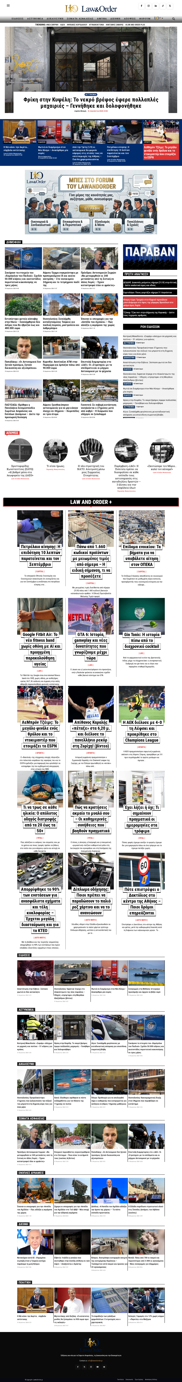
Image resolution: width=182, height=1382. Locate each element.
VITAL (39, 838)
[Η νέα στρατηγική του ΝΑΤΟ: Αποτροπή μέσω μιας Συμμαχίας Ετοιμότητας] (91, 450)
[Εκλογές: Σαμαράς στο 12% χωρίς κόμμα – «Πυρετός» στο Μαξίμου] (146, 1300)
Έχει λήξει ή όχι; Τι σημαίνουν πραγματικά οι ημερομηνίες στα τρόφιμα (142, 819)
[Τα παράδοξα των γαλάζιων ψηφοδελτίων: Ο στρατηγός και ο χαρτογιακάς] (109, 1300)
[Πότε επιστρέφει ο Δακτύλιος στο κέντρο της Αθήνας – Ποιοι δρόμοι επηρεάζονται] (142, 871)
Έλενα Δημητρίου (44, 156)
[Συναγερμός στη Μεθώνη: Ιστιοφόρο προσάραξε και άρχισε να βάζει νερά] (146, 973)
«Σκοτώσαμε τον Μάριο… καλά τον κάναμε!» (161, 467)
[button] (173, 19)
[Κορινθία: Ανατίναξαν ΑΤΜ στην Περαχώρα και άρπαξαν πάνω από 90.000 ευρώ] (61, 347)
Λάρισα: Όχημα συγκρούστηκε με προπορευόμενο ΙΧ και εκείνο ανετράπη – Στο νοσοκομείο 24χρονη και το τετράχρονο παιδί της (61, 279)
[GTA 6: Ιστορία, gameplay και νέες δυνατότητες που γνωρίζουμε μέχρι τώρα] (91, 616)
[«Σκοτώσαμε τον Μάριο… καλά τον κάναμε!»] (162, 450)
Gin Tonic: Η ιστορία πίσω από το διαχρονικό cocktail (141, 640)
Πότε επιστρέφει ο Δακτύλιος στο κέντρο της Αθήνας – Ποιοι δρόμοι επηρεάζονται (142, 901)
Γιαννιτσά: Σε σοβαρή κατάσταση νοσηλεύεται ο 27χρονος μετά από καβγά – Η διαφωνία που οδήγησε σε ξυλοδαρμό (98, 409)
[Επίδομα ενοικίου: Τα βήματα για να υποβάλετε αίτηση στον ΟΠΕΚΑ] (142, 528)
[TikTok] (163, 6)
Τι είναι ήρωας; (56, 466)
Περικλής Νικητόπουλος (55, 469)
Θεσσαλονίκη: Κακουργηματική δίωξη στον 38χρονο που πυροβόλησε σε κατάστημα (144, 1100)
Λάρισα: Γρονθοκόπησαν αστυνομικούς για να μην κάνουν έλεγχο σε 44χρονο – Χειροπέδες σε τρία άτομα (61, 409)
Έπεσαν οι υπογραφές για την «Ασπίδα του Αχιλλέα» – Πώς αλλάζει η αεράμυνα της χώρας (98, 322)
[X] (170, 6)
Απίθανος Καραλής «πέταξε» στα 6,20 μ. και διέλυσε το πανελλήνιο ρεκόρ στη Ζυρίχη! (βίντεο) (91, 734)
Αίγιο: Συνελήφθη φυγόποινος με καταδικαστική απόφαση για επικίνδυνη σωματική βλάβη (108, 1046)
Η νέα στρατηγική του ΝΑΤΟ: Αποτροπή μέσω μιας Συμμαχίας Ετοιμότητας (91, 470)
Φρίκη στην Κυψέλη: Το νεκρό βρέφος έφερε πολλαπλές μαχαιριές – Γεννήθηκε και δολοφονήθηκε (72, 1046)
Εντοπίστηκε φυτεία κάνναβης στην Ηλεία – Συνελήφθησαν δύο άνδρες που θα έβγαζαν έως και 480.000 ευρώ (22, 323)
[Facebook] (141, 6)
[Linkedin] (156, 6)
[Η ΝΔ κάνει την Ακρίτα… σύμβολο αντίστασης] (19, 132)
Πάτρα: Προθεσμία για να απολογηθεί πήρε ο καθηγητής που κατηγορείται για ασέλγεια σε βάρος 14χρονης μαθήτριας (108, 1100)
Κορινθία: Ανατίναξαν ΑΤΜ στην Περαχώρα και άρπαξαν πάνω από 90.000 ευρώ (61, 364)
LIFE (39, 671)
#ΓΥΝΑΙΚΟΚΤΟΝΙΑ (96, 25)
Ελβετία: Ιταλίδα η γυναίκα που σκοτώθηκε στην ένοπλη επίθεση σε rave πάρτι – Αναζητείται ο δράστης (72, 1260)
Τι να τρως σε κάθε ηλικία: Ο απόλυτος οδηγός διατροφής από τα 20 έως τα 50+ (40, 819)
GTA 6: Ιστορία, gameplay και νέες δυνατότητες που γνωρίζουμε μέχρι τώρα (90, 646)
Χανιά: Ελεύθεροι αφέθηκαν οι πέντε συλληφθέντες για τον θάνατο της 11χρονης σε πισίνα (70, 1100)
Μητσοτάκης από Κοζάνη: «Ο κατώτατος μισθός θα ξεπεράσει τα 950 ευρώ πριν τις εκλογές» (71, 1319)
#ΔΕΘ (62, 25)
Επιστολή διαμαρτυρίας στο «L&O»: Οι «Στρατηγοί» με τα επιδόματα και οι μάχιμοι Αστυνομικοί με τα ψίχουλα (96, 366)
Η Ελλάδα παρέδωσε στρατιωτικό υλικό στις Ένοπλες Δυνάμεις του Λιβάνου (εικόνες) (145, 1209)
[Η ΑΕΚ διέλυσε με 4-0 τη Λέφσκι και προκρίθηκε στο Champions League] (142, 704)
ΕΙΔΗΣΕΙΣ (42, 142)
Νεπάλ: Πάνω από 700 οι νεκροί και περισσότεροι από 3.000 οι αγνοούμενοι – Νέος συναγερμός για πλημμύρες (146, 1260)
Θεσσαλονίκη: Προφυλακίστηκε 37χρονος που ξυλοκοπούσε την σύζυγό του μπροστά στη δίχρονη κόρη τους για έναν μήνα (148, 350)
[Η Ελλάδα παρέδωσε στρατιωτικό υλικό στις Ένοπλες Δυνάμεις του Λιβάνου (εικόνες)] (146, 1190)
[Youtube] (97, 1367)
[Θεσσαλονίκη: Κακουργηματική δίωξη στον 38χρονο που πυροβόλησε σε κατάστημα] (146, 1082)
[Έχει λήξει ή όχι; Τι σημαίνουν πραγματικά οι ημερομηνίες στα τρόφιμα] (142, 789)
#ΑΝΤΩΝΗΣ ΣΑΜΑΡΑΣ (114, 25)
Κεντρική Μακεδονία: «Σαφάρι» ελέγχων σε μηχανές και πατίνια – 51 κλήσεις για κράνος (34, 1046)
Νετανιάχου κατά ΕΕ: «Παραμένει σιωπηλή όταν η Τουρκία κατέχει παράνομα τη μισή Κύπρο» (31, 1260)
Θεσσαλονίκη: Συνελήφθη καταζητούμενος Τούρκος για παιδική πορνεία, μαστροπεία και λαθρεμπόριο (61, 323)
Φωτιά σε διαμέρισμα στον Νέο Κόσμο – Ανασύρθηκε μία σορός (53, 150)
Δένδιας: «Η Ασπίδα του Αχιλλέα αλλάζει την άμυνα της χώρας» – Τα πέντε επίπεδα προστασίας (109, 1209)
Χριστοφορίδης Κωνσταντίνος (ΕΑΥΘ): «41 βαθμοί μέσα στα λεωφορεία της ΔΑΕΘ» (20, 470)
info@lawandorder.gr (95, 1361)
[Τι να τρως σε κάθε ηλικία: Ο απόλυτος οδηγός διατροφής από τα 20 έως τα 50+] (40, 789)
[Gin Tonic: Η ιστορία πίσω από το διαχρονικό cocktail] (142, 616)
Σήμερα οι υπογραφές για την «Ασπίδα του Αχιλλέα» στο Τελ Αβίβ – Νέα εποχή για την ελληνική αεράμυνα (71, 1209)
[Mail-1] (104, 1367)
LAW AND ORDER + (91, 502)
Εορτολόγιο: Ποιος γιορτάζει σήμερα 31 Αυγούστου (147, 292)
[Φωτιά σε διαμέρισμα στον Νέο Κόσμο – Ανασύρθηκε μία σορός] (54, 132)
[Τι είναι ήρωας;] (55, 450)
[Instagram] (149, 6)
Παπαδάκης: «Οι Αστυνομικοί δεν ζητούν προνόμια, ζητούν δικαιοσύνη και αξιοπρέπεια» (23, 364)
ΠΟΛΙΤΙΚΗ (7, 142)
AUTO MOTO (40, 938)
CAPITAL (110, 142)
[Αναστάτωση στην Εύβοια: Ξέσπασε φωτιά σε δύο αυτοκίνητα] (35, 973)
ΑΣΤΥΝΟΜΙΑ (90, 94)
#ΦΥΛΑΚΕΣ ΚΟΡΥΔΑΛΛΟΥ (77, 25)
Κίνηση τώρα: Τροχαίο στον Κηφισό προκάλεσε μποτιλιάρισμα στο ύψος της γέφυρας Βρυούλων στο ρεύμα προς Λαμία (148, 302)
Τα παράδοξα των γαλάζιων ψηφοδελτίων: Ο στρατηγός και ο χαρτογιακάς (105, 1319)
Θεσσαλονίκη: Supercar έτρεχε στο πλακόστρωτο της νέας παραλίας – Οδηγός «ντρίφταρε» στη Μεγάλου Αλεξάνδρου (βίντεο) (149, 377)
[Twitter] (84, 1367)
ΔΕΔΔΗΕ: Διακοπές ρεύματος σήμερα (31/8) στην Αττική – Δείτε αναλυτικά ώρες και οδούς (149, 284)
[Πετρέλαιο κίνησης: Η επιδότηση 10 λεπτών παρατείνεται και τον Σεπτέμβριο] (124, 132)
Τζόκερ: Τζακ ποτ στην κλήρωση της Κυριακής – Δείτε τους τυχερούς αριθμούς (148, 314)
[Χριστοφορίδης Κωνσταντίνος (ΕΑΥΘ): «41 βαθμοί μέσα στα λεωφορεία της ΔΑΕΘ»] (20, 450)
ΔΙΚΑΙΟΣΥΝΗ (129, 357)
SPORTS (147, 142)
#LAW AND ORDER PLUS (135, 25)
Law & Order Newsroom (13, 153)
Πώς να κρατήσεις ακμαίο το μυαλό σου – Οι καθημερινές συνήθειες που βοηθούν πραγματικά (91, 819)
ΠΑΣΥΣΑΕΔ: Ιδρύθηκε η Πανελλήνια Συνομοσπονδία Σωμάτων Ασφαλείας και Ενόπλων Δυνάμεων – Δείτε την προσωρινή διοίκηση (22, 411)
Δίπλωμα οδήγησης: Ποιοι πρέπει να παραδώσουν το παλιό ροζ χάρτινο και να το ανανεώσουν (91, 901)
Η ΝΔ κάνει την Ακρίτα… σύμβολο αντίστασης (16, 149)
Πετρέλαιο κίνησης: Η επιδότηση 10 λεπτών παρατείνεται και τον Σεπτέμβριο (118, 152)
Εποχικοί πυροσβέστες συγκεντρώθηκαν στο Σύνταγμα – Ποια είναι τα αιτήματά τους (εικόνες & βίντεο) (72, 1155)
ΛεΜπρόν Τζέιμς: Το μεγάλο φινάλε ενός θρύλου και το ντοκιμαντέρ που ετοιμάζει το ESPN (160, 152)
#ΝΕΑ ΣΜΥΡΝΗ (52, 25)
